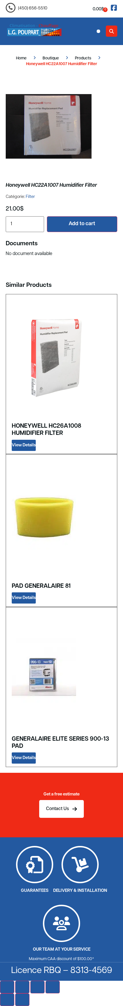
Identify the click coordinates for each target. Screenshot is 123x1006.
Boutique (51, 58)
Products (83, 58)
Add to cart (82, 224)
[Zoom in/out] (7, 987)
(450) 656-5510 (32, 8)
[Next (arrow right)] (22, 999)
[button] (98, 31)
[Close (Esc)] (52, 987)
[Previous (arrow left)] (7, 999)
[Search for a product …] (111, 31)
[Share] (37, 987)
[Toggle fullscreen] (22, 987)
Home (21, 58)
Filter (30, 197)
